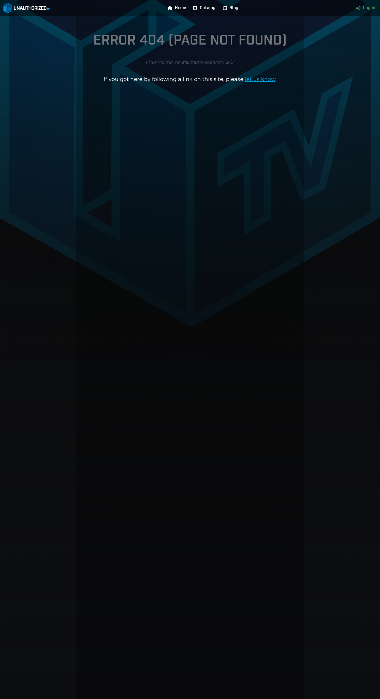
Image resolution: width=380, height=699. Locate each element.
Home (180, 8)
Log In (369, 8)
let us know (260, 79)
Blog (233, 8)
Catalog (208, 8)
